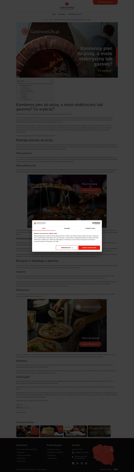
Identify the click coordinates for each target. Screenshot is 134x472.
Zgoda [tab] (44, 228)
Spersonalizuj (66, 247)
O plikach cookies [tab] (90, 228)
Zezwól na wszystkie (89, 247)
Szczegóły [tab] (67, 228)
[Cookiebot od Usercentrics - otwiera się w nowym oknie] (93, 223)
